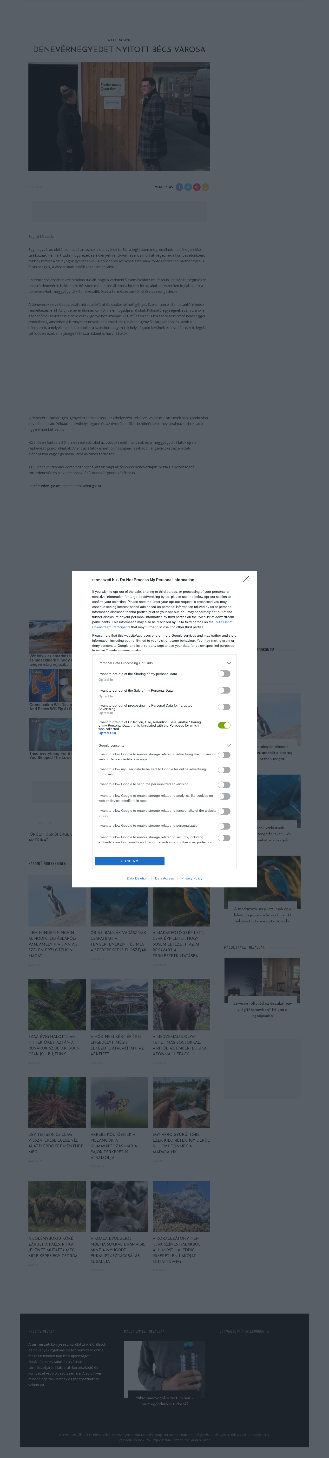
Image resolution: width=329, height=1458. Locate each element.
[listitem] (164, 663)
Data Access (164, 878)
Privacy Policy (191, 878)
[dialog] (164, 729)
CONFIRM (130, 861)
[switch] (224, 673)
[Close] (247, 580)
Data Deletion (137, 878)
